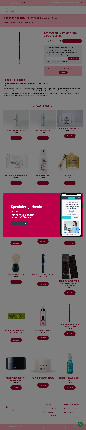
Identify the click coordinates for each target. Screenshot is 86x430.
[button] (19, 223)
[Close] (4, 194)
